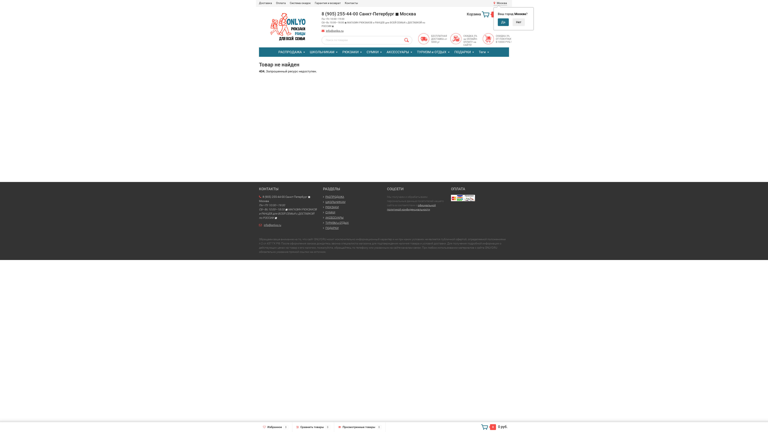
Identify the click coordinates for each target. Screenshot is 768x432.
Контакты (351, 3)
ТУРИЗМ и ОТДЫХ (431, 52)
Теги (482, 52)
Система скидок (300, 3)
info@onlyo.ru (335, 30)
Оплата (281, 3)
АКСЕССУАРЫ (398, 52)
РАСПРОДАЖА (290, 52)
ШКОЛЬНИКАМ (322, 52)
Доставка (265, 3)
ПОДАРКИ (462, 52)
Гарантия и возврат (328, 3)
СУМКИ (373, 52)
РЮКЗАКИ (350, 52)
